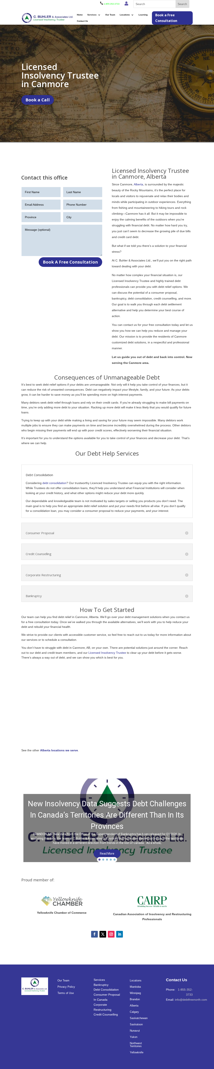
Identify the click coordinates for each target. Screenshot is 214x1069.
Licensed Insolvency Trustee (107, 652)
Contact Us (82, 21)
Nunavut (135, 1030)
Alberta (138, 184)
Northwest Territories (136, 1045)
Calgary (134, 1011)
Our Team (110, 15)
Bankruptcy (101, 984)
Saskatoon (136, 1024)
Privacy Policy (66, 986)
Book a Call (37, 100)
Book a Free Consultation (166, 18)
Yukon (133, 1037)
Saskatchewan (139, 1018)
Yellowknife (136, 1052)
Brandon (135, 999)
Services (92, 15)
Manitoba (135, 986)
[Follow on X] (102, 934)
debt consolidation (54, 483)
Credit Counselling (106, 1014)
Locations (125, 15)
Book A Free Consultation (70, 262)
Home (80, 15)
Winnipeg (135, 993)
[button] (106, 821)
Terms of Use (65, 993)
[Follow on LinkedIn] (119, 934)
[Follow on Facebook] (94, 934)
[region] (106, 821)
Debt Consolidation (106, 989)
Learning (143, 15)
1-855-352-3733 (112, 4)
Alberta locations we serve (59, 750)
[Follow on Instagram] (111, 934)
